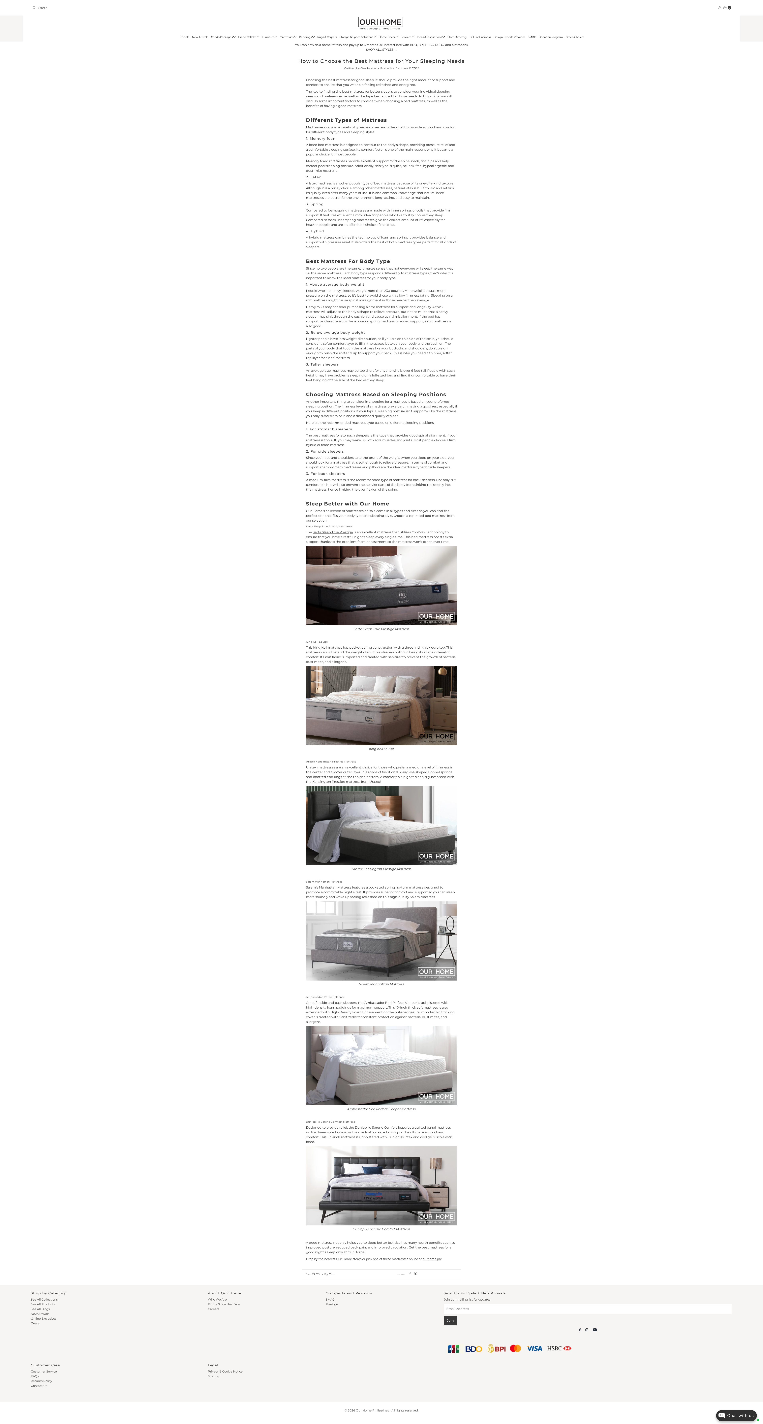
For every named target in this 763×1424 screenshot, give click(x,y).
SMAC (330, 1299)
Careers (213, 1309)
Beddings (305, 37)
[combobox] (205, 8)
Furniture (268, 37)
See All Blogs (40, 1309)
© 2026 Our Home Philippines (367, 1410)
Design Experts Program (509, 37)
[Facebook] (580, 1329)
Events (185, 37)
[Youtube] (595, 1329)
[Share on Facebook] (410, 1274)
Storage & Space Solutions (357, 37)
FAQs (35, 1376)
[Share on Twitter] (415, 1274)
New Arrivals (200, 37)
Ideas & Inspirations (430, 37)
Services (406, 37)
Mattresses (287, 37)
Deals (35, 1323)
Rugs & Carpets (327, 37)
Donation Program (551, 37)
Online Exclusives (43, 1318)
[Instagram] (586, 1329)
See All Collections (44, 1299)
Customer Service (44, 1371)
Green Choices (575, 37)
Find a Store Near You (224, 1304)
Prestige (332, 1304)
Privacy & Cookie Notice (225, 1371)
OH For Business (480, 37)
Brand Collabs (247, 37)
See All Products (43, 1304)
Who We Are (217, 1299)
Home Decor (387, 37)
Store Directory (457, 37)
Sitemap (214, 1376)
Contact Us (39, 1386)
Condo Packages (222, 37)
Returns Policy (41, 1381)
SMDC (532, 37)
